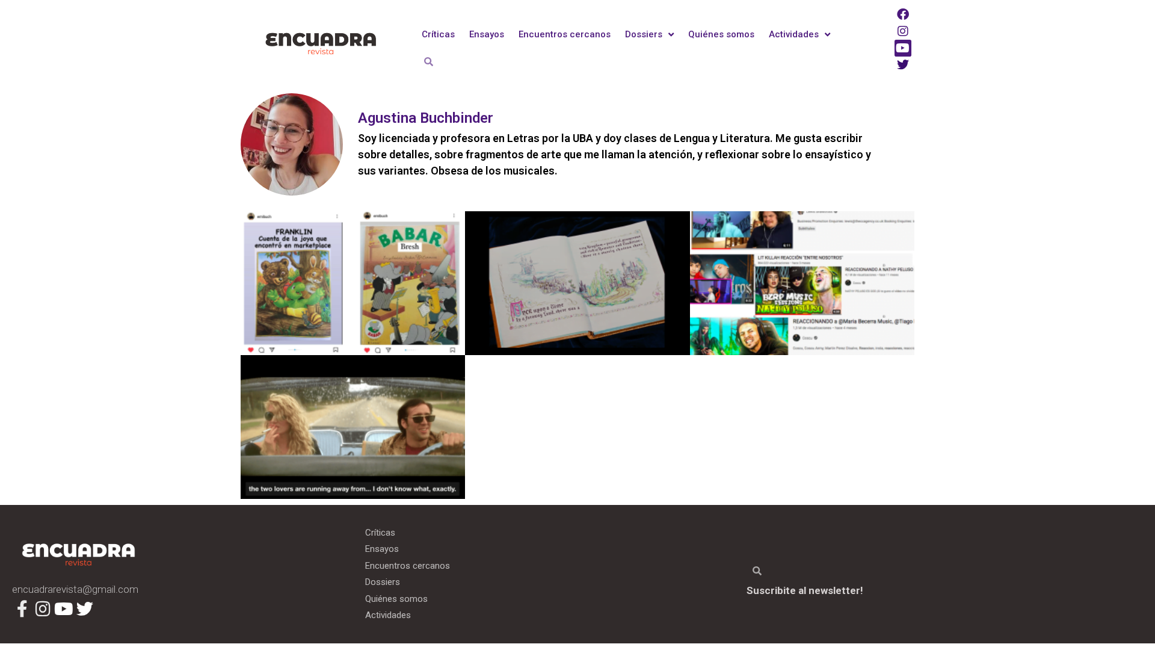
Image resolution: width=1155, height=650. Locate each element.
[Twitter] (903, 65)
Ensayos (486, 34)
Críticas (438, 34)
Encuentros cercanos (565, 34)
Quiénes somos (721, 34)
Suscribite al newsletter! (805, 590)
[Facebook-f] (22, 609)
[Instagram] (903, 31)
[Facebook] (903, 14)
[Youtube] (903, 48)
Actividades (794, 34)
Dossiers (643, 34)
